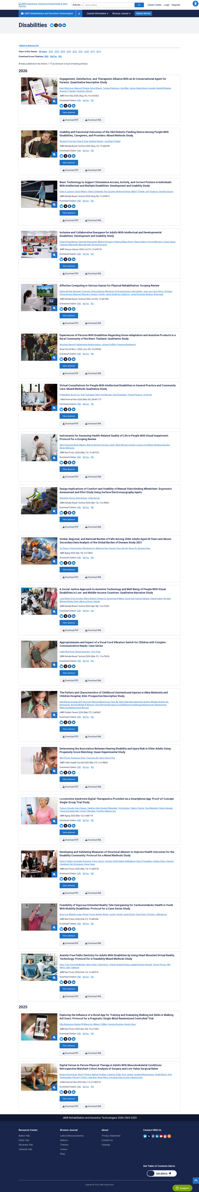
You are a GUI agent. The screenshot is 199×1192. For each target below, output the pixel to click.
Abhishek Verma (67, 498)
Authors (64, 1140)
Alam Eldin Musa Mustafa (131, 702)
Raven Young (88, 914)
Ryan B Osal (82, 141)
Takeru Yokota (137, 808)
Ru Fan (124, 548)
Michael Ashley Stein (69, 601)
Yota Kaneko (124, 808)
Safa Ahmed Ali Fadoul (106, 705)
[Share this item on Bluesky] (52, 25)
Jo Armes (147, 395)
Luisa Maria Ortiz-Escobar (71, 598)
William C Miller (100, 1024)
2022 (74, 51)
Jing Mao (124, 88)
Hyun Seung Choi (107, 758)
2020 (86, 51)
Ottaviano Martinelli (69, 245)
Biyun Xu (132, 548)
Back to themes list (29, 45)
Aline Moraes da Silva (125, 445)
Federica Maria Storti (123, 242)
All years (43, 51)
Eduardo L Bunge (84, 91)
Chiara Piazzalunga (69, 242)
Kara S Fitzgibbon (144, 861)
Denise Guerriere (82, 652)
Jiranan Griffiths (109, 344)
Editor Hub (24, 1140)
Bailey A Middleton (127, 861)
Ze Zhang (64, 548)
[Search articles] (139, 5)
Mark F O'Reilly (138, 191)
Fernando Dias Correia (119, 1077)
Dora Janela (127, 1074)
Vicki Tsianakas (87, 395)
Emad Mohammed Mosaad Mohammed (136, 705)
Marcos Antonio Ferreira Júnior (100, 445)
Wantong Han (102, 548)
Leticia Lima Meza (144, 445)
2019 (92, 51)
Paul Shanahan (119, 395)
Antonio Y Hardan (68, 91)
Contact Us (107, 1140)
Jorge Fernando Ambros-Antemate (146, 294)
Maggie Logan (75, 914)
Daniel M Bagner (163, 88)
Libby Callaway (72, 967)
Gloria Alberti (81, 191)
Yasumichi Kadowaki (69, 811)
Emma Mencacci (155, 242)
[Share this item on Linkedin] (64, 25)
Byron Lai (64, 914)
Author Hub (24, 1135)
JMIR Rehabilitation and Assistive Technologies (48, 13)
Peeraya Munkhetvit (126, 344)
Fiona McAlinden (78, 964)
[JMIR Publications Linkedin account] (157, 1136)
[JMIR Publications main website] (43, 5)
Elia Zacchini (109, 191)
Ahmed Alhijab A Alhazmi (82, 705)
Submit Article (143, 13)
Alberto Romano (105, 242)
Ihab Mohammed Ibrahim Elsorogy (75, 702)
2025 (56, 51)
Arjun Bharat (96, 88)
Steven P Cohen (79, 1077)
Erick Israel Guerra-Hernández (129, 291)
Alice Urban (91, 964)
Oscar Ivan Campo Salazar (137, 598)
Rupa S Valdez (66, 861)
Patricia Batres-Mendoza (103, 291)
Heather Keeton (96, 141)
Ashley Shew (159, 861)
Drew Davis (141, 914)
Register (176, 4)
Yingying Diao (75, 548)
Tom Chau (96, 652)
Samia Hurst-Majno (115, 598)
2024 (62, 51)
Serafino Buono (166, 191)
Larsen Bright (129, 914)
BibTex (53, 56)
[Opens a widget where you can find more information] (182, 1188)
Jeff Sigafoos (152, 191)
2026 (51, 51)
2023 (68, 51)
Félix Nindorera (67, 1024)
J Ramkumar (93, 498)
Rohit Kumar (81, 498)
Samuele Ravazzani (87, 242)
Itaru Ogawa (81, 808)
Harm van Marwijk (103, 395)
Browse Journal (120, 13)
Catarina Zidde (114, 1074)
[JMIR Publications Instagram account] (165, 1136)
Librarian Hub (25, 1149)
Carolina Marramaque (143, 1074)
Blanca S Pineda (82, 88)
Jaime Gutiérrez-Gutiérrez (117, 294)
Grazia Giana (169, 242)
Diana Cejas (89, 864)
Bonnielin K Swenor (82, 861)
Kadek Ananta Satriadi (141, 964)
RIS (60, 56)
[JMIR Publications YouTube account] (161, 1136)
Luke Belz (92, 1077)
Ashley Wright (102, 914)
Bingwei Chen (143, 548)
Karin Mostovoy (67, 88)
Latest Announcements (72, 1135)
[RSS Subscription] (169, 1136)
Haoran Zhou (115, 548)
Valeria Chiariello (95, 191)
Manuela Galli (84, 245)
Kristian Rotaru (123, 964)
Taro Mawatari (151, 808)
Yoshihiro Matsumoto (106, 811)
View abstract (69, 112)
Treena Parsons (134, 395)
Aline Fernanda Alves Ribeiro (73, 445)
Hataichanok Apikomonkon (88, 344)
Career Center (155, 4)
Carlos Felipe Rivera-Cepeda (142, 88)
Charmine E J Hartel (106, 964)
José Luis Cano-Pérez (153, 291)
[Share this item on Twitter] (56, 25)
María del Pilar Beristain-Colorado (75, 291)
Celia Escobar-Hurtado (160, 598)
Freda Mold (65, 395)
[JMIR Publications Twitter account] (149, 1136)
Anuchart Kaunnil (68, 344)
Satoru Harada (166, 808)
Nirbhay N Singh (123, 191)
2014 (98, 51)
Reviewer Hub (26, 1144)
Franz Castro (98, 861)
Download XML (94, 120)
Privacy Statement (111, 1135)
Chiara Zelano (140, 242)
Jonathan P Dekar (112, 141)
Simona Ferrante (99, 245)
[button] (195, 3)
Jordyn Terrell (116, 914)
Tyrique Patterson (111, 88)
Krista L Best (130, 1024)
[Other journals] (79, 13)
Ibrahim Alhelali (150, 702)
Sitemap (106, 1144)
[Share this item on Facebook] (60, 25)
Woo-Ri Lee (65, 758)
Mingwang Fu (88, 548)
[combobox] (109, 5)
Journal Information (96, 13)
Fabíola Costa (136, 1077)
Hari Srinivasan (76, 864)
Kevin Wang (103, 1077)
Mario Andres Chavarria (94, 598)
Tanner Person (159, 964)
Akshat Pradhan (99, 1074)
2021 (80, 51)
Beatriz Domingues (69, 1074)
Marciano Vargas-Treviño (93, 294)
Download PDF (71, 120)
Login (166, 4)
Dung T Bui (65, 964)
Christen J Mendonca (157, 914)
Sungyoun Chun (78, 758)
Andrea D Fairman (68, 141)
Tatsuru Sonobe (67, 808)
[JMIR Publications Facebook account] (153, 1136)
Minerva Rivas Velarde (89, 601)
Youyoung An (92, 758)
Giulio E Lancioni (67, 191)
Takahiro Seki (93, 808)
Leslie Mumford (67, 652)
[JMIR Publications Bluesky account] (145, 1136)
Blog (62, 1153)
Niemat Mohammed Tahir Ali (105, 702)
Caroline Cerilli (111, 861)
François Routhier (115, 1024)
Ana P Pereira (84, 1074)
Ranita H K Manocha (83, 1024)
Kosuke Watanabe (109, 808)
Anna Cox (75, 395)
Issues (63, 1149)
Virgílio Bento (160, 1074)
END (46, 56)
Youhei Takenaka (87, 811)
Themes (64, 1144)
